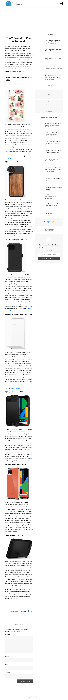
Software (49, 104)
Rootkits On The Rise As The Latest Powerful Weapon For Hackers (53, 125)
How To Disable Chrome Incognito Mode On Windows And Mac (52, 42)
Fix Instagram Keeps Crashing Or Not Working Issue (52, 178)
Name (7, 656)
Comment (8, 635)
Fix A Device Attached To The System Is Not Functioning (52, 196)
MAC (49, 101)
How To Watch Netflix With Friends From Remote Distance (53, 51)
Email (7, 664)
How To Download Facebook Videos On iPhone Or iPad (53, 187)
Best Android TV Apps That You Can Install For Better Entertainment (53, 77)
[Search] (57, 3)
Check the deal (20, 236)
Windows (49, 97)
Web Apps (49, 111)
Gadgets (9, 608)
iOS (49, 94)
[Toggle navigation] (61, 3)
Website (7, 672)
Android (48, 91)
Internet (48, 108)
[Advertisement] (34, 19)
